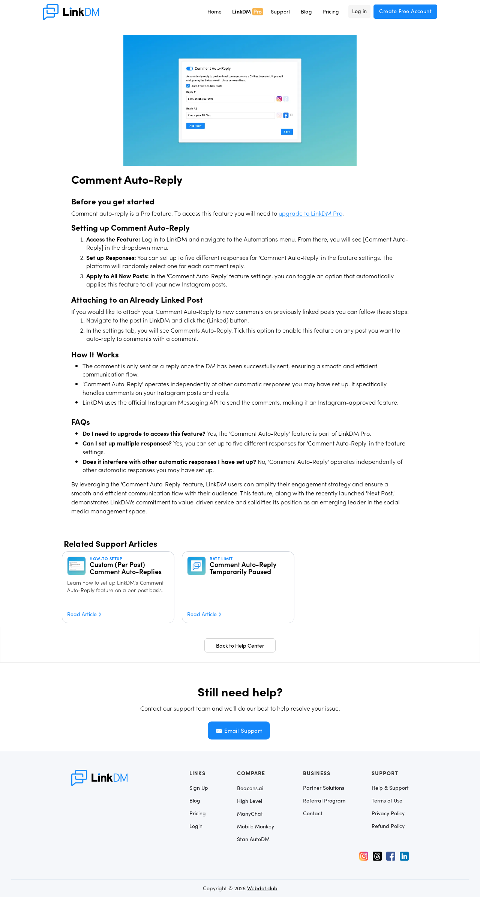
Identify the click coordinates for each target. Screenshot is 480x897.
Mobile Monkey (255, 826)
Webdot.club (262, 888)
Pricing (330, 11)
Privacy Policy (388, 813)
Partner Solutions (323, 788)
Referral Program (324, 801)
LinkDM (241, 11)
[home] (71, 12)
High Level (249, 800)
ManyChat (250, 813)
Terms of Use (387, 801)
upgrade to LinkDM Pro (310, 213)
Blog (306, 11)
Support (281, 11)
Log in (359, 11)
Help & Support (390, 788)
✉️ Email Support (239, 730)
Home (214, 11)
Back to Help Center (240, 645)
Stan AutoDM (253, 839)
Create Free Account (405, 11)
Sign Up (198, 788)
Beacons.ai (250, 788)
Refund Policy (388, 826)
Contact (312, 813)
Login (195, 826)
